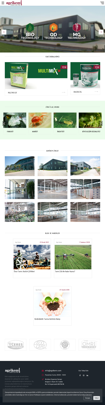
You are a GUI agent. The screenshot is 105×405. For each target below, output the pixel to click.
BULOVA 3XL (78, 92)
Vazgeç (87, 398)
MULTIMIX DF (12, 92)
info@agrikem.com (53, 371)
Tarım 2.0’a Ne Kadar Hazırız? (65, 271)
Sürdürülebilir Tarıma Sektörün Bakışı (47, 319)
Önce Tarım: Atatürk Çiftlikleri (24, 271)
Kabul (97, 398)
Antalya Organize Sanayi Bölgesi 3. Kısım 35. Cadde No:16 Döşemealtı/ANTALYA (54, 381)
